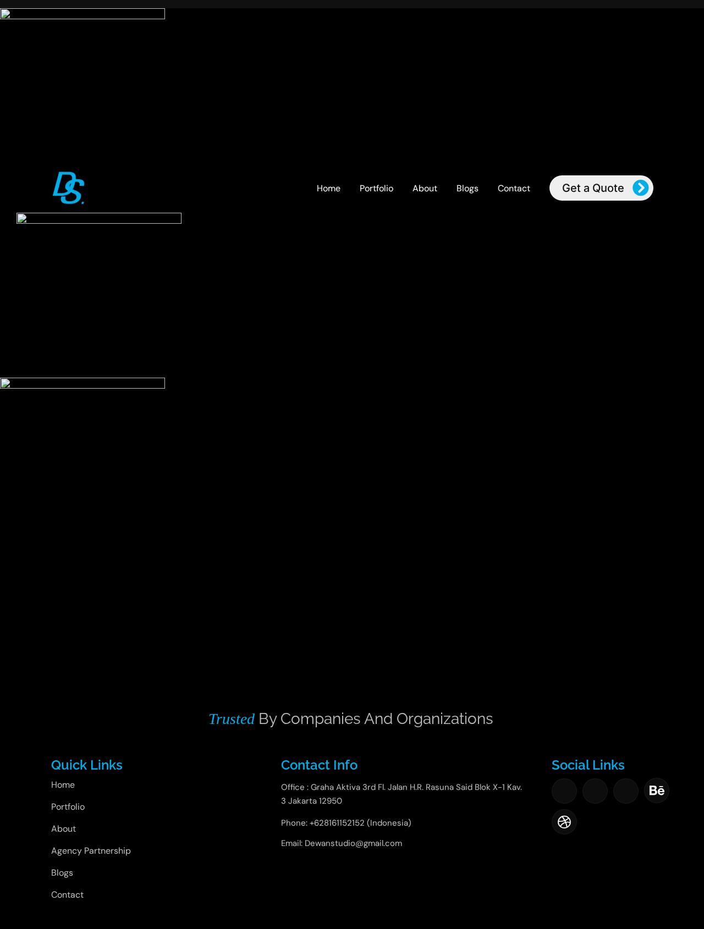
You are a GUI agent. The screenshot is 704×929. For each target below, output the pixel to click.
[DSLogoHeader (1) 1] (68, 174)
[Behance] (656, 790)
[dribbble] (564, 821)
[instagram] (595, 791)
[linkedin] (626, 791)
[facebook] (564, 791)
